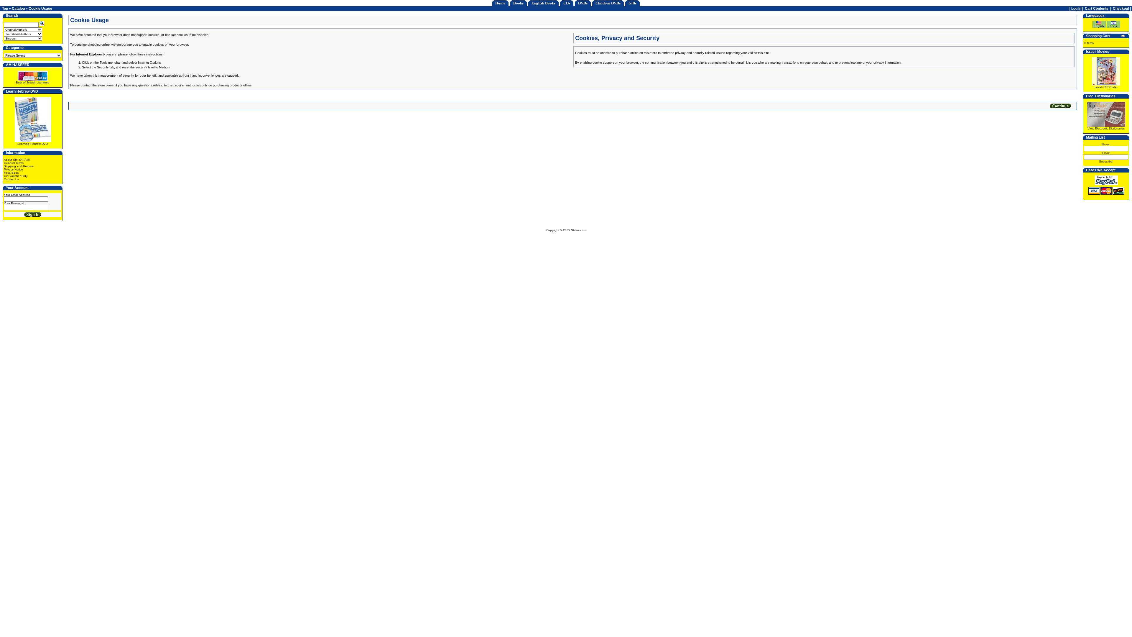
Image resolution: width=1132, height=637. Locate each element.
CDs (566, 3)
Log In (1076, 8)
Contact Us (11, 179)
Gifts (632, 3)
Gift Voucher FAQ (15, 176)
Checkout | (1122, 8)
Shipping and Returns (19, 166)
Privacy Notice (13, 169)
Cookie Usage (40, 8)
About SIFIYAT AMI (17, 159)
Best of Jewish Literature (33, 82)
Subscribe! (1106, 161)
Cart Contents (1096, 8)
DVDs (583, 3)
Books (518, 3)
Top (5, 8)
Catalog (18, 8)
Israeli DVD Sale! (1106, 87)
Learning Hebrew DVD (32, 143)
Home (500, 3)
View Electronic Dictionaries (1106, 128)
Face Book (11, 172)
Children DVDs (608, 3)
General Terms (14, 163)
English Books (543, 3)
